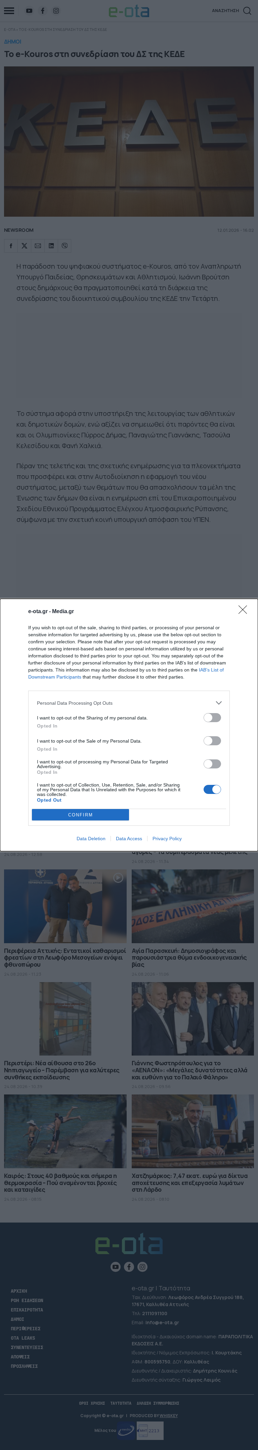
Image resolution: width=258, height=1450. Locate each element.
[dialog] (129, 725)
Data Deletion (91, 838)
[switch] (212, 717)
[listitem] (129, 702)
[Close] (245, 611)
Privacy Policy (167, 838)
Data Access (129, 838)
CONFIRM (80, 814)
